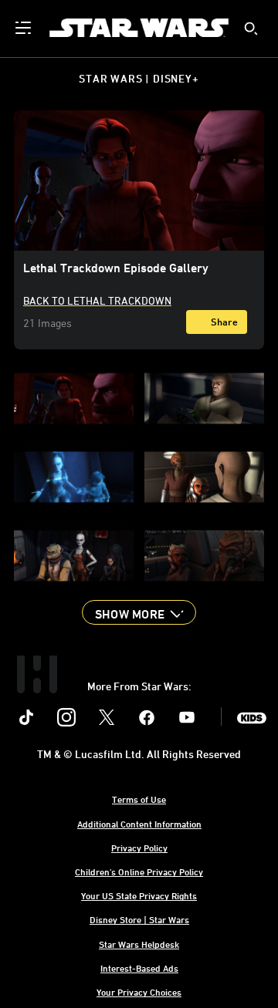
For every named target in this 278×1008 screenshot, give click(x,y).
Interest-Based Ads (139, 967)
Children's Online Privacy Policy (139, 871)
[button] (139, 612)
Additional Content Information (139, 823)
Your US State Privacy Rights (139, 895)
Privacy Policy (139, 847)
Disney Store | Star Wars (139, 919)
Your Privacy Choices (139, 991)
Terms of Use (139, 799)
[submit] (251, 28)
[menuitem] (25, 27)
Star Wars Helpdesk (139, 944)
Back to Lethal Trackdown (97, 300)
